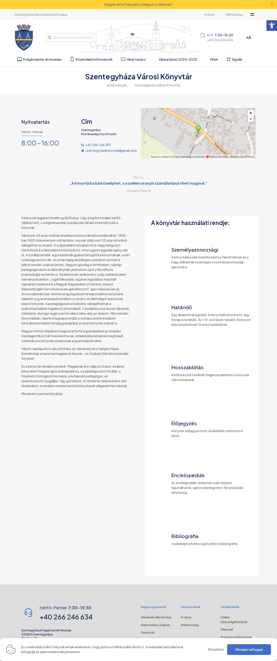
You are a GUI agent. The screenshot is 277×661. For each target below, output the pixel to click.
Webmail (227, 629)
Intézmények (117, 85)
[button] (271, 25)
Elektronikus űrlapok (155, 625)
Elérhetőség (190, 625)
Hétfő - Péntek (32, 132)
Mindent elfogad (249, 649)
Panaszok (148, 632)
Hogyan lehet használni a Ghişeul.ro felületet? (138, 4)
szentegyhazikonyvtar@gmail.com (111, 150)
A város (186, 617)
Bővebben (216, 649)
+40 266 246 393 (98, 145)
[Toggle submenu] (254, 14)
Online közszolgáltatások (234, 619)
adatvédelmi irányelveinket (60, 652)
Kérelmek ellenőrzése (156, 617)
